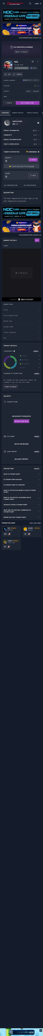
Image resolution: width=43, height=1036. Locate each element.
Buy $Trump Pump (27, 103)
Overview (5, 113)
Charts (9, 103)
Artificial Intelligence (22, 68)
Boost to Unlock (21, 52)
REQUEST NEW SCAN (21, 421)
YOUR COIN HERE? (35, 523)
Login (37, 3)
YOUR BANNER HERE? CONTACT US (30, 38)
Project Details (32, 113)
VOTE (34, 175)
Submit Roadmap (11, 387)
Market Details (17, 113)
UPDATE (36, 468)
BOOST (34, 160)
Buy (37, 240)
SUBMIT (35, 351)
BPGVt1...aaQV (32, 80)
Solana (34, 68)
